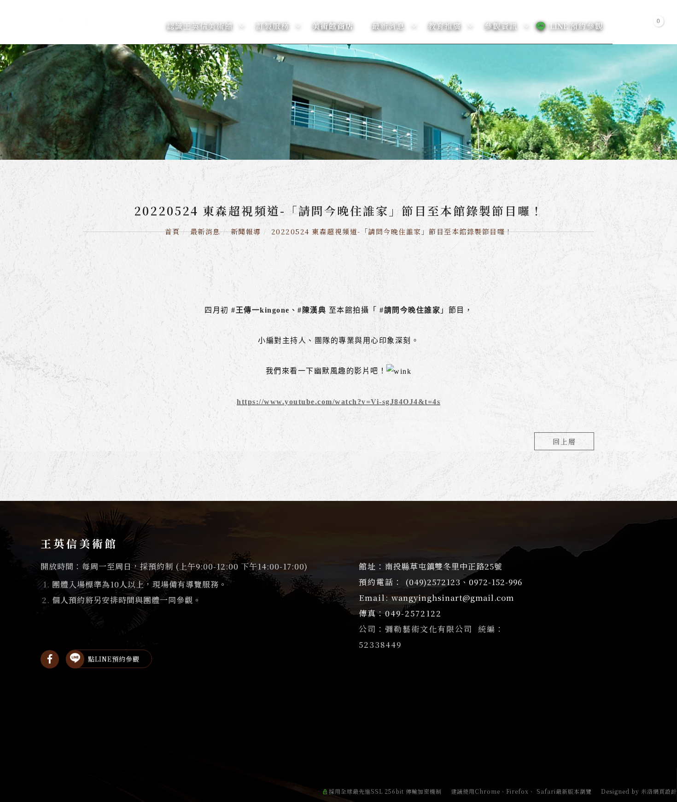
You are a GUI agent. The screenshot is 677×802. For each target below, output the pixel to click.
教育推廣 (444, 26)
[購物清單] (652, 25)
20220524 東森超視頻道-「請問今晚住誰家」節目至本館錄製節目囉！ (392, 231)
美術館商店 (333, 26)
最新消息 (388, 26)
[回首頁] (78, 24)
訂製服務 (272, 26)
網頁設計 (665, 791)
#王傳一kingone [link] (260, 310)
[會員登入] (630, 25)
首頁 (172, 231)
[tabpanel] (338, 102)
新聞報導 (246, 231)
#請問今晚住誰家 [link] (409, 310)
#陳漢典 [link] (312, 310)
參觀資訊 (501, 26)
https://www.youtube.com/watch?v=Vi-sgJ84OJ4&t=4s (338, 402)
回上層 (564, 441)
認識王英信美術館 (200, 26)
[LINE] (75, 659)
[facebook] (50, 659)
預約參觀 (576, 26)
